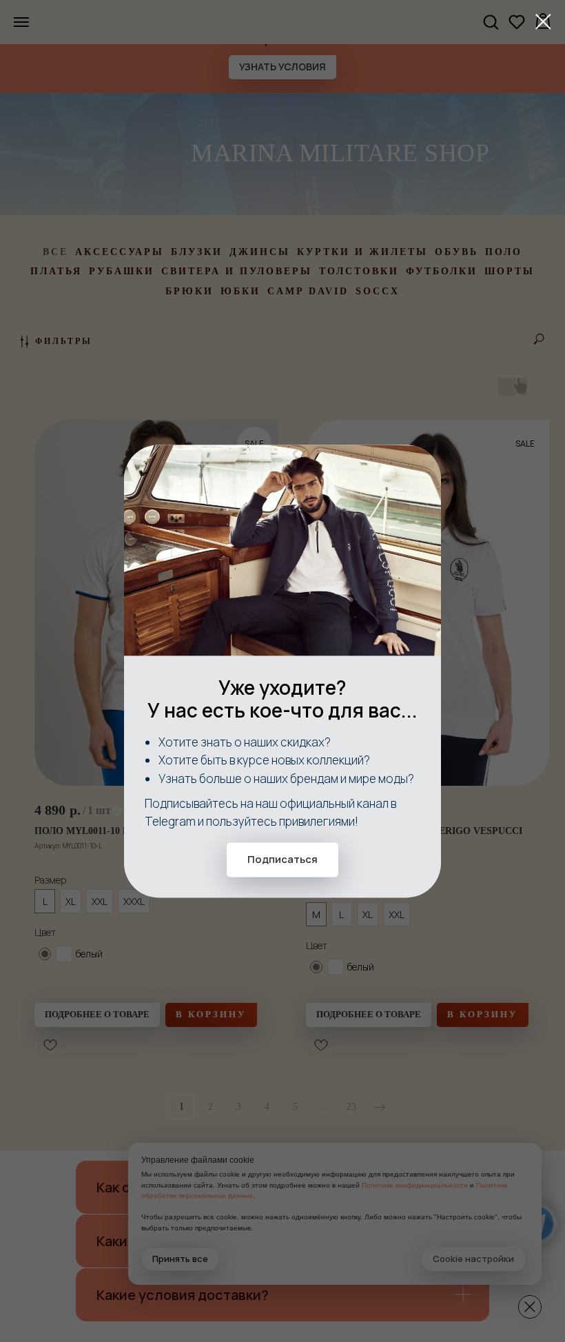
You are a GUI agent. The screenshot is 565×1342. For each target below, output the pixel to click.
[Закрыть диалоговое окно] (543, 22)
